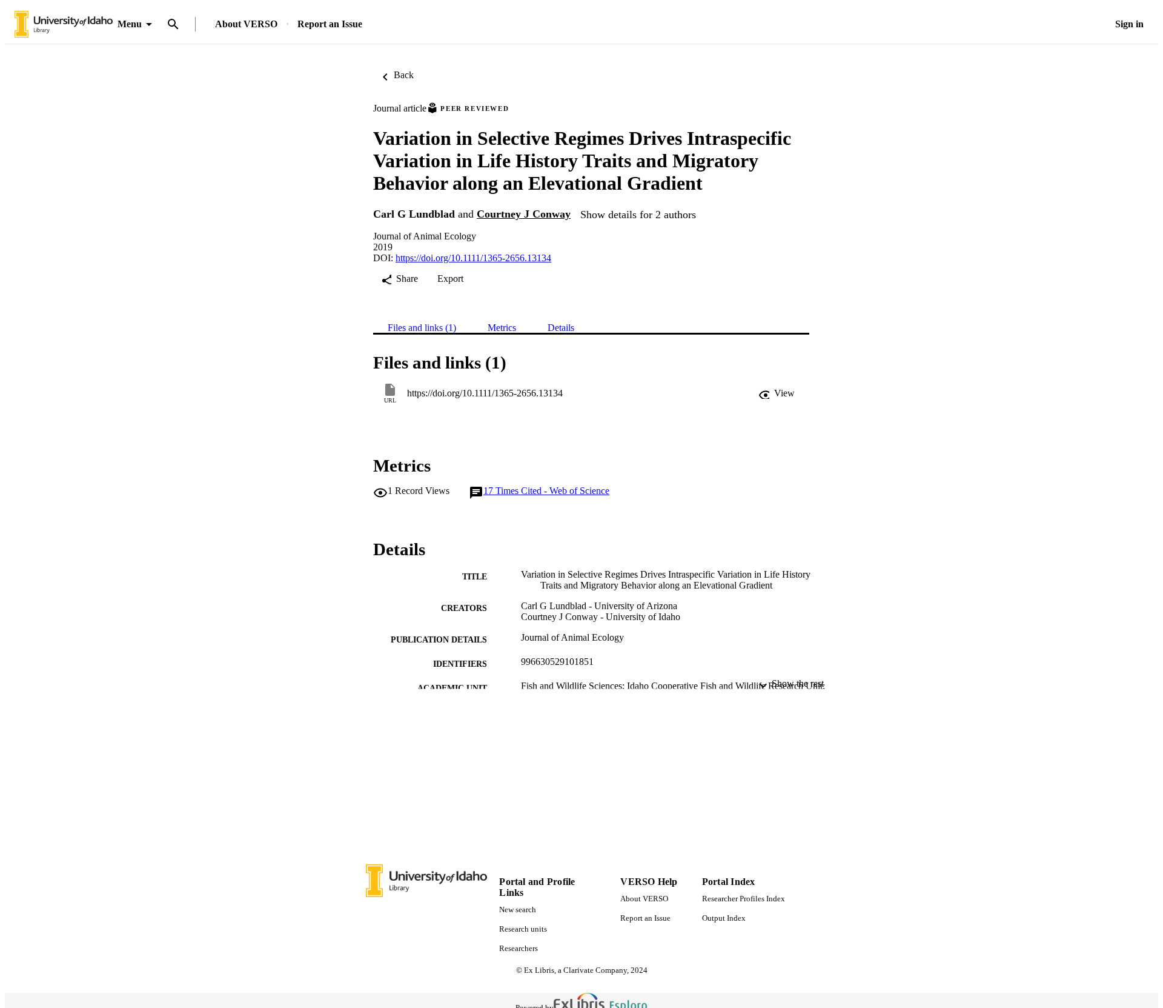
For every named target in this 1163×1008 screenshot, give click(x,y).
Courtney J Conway (524, 214)
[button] (777, 393)
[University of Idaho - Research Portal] (64, 24)
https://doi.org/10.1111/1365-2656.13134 (473, 258)
